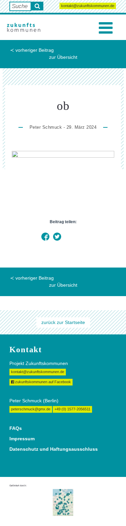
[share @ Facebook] (45, 237)
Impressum (22, 438)
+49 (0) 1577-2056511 (72, 409)
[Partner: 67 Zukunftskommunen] (63, 502)
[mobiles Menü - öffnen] (105, 28)
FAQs (15, 428)
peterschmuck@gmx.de (30, 409)
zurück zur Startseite (63, 322)
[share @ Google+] (69, 237)
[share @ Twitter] (57, 237)
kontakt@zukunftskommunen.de (87, 6)
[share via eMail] (81, 237)
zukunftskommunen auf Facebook (42, 382)
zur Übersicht (63, 57)
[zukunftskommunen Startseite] (23, 27)
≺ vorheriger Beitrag (32, 50)
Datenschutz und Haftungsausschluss (53, 449)
